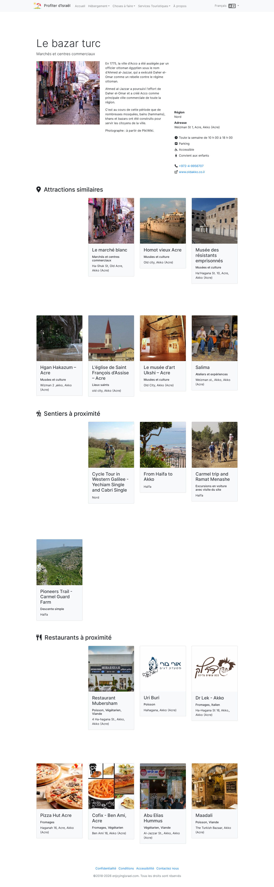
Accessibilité (145, 868)
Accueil (80, 6)
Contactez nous (167, 868)
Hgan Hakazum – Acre (58, 370)
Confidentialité (105, 868)
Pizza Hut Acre (56, 815)
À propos (179, 6)
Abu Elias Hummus (153, 818)
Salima (203, 367)
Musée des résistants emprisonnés (209, 255)
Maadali (204, 815)
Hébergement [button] (97, 6)
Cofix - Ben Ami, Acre (109, 818)
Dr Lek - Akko (210, 698)
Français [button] (221, 5)
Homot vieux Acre (163, 250)
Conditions (126, 868)
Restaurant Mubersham (104, 700)
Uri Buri (151, 697)
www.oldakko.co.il (192, 172)
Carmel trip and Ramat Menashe (213, 476)
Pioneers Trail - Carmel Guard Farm (56, 597)
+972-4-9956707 (191, 166)
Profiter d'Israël (57, 5)
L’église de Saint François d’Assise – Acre (110, 373)
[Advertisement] (137, 26)
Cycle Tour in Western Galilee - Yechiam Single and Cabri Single (110, 482)
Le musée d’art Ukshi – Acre (159, 370)
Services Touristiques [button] (153, 6)
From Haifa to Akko (158, 476)
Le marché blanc (109, 250)
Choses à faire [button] (123, 6)
